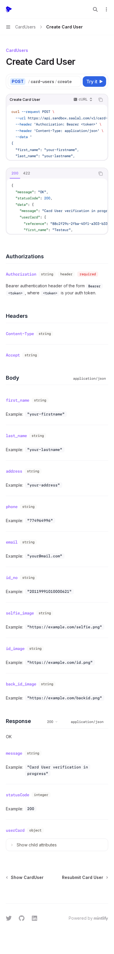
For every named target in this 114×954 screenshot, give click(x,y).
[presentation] (54, 81)
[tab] (15, 173)
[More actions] (106, 9)
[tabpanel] (57, 206)
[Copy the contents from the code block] (100, 99)
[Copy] (75, 81)
